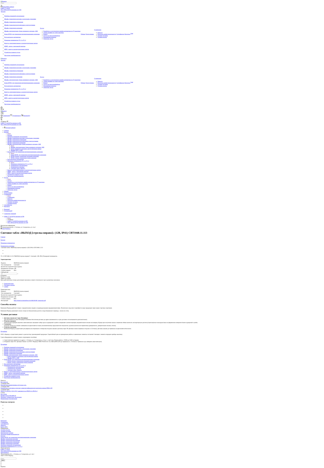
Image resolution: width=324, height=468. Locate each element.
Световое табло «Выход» (14, 370)
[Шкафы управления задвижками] (22, 20)
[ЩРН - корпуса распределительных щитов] (22, 48)
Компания (3, 420)
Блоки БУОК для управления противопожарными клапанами (28, 155)
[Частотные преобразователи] (22, 54)
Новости (3, 425)
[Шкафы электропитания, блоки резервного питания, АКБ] (22, 29)
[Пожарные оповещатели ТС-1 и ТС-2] (22, 39)
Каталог (9, 135)
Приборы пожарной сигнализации (11, 445)
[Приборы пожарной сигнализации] (22, 14)
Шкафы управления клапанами (10, 443)
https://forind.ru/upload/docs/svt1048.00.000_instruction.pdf (30, 300)
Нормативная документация (9, 398)
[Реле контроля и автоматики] (22, 35)
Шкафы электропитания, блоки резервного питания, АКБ (27, 147)
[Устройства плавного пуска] (22, 51)
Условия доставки (6, 431)
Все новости (4, 382)
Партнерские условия (7, 433)
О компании (11, 197)
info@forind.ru (6, 228)
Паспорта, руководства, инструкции (11, 397)
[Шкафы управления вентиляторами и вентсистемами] (22, 23)
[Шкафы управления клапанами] (22, 26)
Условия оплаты (5, 430)
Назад (9, 133)
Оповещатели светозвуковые (15, 367)
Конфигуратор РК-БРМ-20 (8, 395)
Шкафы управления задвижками (10, 442)
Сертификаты (5, 423)
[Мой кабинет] (1, 108)
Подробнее (4, 331)
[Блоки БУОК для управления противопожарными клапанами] (22, 32)
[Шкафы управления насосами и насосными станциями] (22, 17)
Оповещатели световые (14, 368)
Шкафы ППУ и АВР (13, 358)
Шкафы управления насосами (9, 439)
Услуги (9, 180)
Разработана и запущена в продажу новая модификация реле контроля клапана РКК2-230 (26, 388)
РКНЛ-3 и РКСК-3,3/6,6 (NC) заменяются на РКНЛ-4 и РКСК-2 (19, 391)
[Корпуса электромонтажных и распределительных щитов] (22, 42)
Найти (2, 460)
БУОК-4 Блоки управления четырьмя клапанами (21, 361)
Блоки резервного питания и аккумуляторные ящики (22, 356)
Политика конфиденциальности (10, 434)
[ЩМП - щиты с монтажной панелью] (22, 45)
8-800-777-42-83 (5, 8)
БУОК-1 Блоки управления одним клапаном (20, 362)
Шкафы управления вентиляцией (10, 440)
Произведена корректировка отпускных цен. (13, 385)
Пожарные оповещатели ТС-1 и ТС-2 (21, 164)
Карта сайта (4, 426)
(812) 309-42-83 (11, 10)
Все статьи (4, 394)
